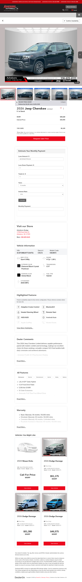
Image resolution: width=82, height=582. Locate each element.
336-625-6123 (25, 237)
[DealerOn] (20, 577)
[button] (3, 20)
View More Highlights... (25, 328)
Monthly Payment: (24, 206)
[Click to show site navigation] (79, 15)
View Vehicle (27, 488)
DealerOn (38, 577)
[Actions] (63, 108)
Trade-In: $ (22, 174)
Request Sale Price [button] (41, 139)
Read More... (21, 361)
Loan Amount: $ (23, 156)
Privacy (47, 577)
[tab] (21, 377)
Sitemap (43, 577)
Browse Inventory (71, 7)
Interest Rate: (23, 191)
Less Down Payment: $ (26, 165)
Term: (20, 183)
